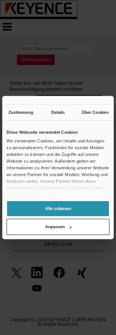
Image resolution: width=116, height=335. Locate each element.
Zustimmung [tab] (21, 112)
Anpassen (55, 226)
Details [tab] (58, 112)
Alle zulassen (58, 208)
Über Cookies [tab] (95, 112)
